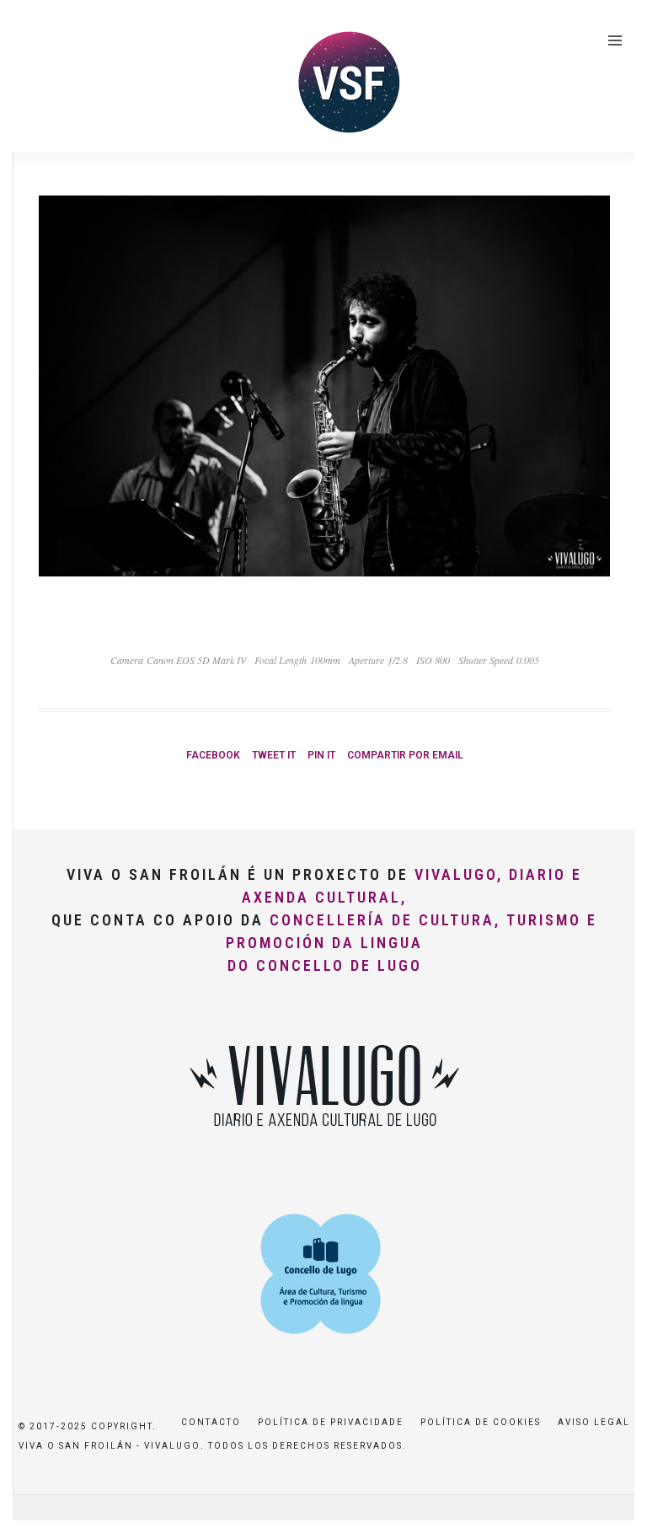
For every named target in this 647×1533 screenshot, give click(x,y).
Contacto (211, 1422)
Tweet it (274, 755)
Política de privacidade (331, 1422)
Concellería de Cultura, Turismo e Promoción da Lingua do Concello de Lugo (411, 942)
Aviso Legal (594, 1422)
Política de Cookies (480, 1422)
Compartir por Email (405, 755)
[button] (611, 23)
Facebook (213, 755)
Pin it (321, 755)
